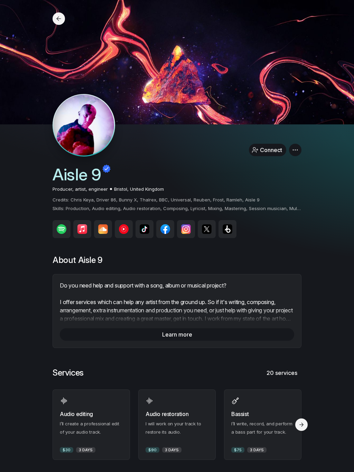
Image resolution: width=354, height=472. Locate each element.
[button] (295, 150)
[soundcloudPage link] (103, 229)
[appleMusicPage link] (82, 229)
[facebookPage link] (165, 229)
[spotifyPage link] (62, 229)
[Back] (59, 18)
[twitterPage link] (207, 229)
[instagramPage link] (186, 229)
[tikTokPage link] (144, 229)
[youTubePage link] (124, 229)
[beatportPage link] (227, 229)
